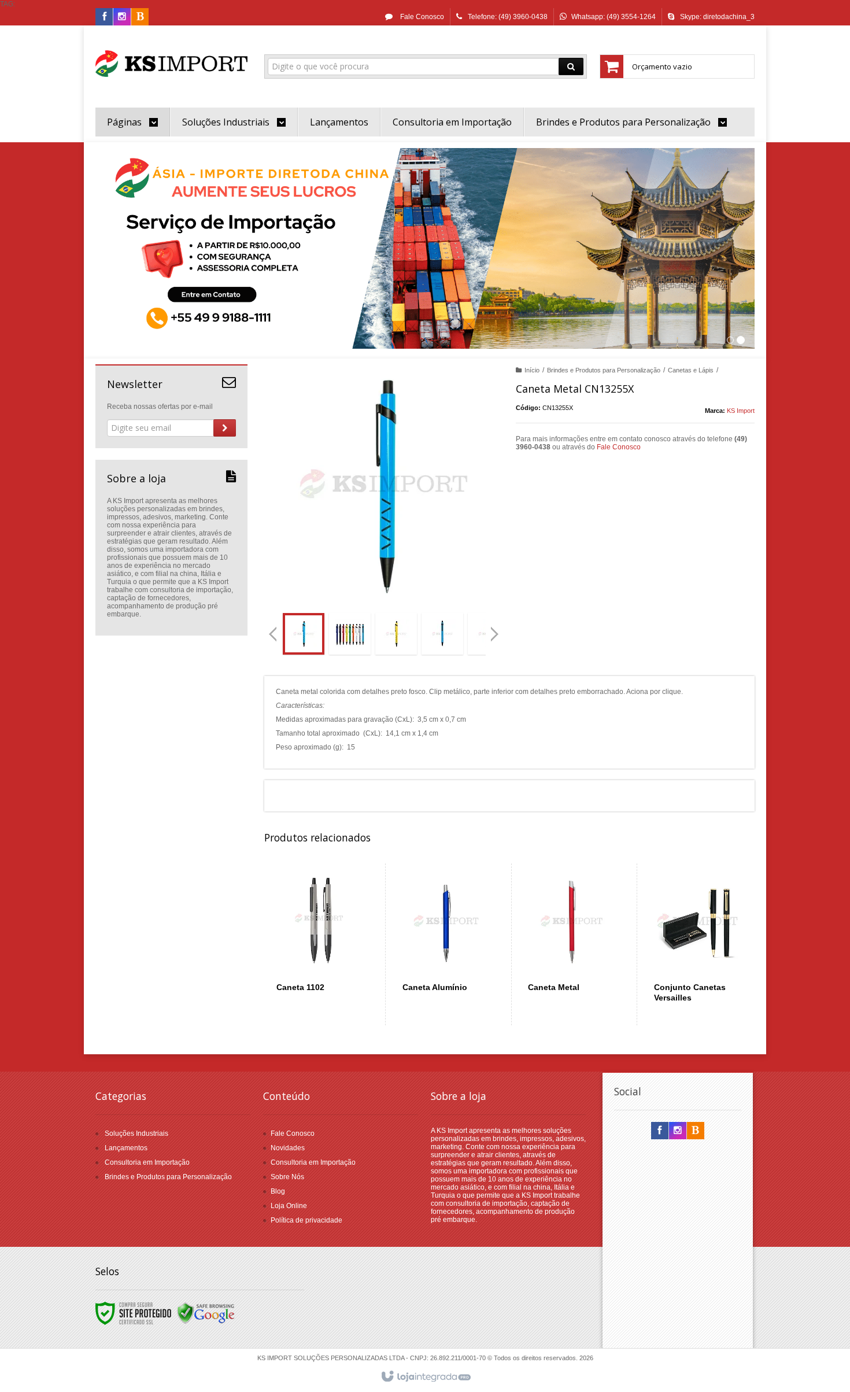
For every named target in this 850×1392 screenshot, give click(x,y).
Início (531, 370)
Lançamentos (126, 1148)
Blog (278, 1191)
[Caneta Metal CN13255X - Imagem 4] (442, 634)
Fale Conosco (421, 17)
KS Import (741, 410)
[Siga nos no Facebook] (104, 17)
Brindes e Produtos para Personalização (603, 370)
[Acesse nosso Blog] (140, 17)
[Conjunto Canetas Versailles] (697, 944)
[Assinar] (224, 428)
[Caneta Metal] (571, 944)
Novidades (288, 1148)
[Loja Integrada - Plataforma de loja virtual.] (425, 1377)
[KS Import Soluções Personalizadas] (171, 63)
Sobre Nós (287, 1177)
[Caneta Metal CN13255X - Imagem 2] (350, 634)
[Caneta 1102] (320, 944)
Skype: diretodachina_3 (717, 17)
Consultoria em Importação (147, 1162)
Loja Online (289, 1206)
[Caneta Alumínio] (446, 944)
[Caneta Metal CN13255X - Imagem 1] (303, 634)
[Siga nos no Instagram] (122, 17)
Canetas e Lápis (691, 370)
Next (496, 629)
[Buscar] (571, 66)
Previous (273, 634)
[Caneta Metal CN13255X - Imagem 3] (396, 634)
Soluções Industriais (136, 1133)
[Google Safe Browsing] (206, 1313)
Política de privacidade (306, 1220)
